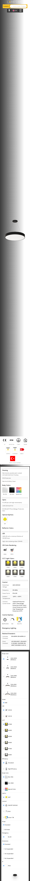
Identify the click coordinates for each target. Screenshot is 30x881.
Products (6, 6)
